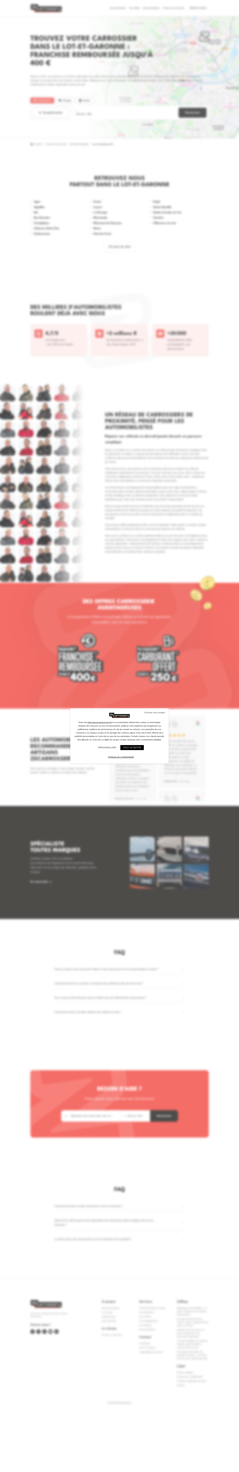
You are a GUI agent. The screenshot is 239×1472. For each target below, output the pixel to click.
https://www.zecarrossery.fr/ (100, 722)
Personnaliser (107, 747)
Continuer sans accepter (154, 712)
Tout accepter (132, 747)
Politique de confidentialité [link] (121, 757)
